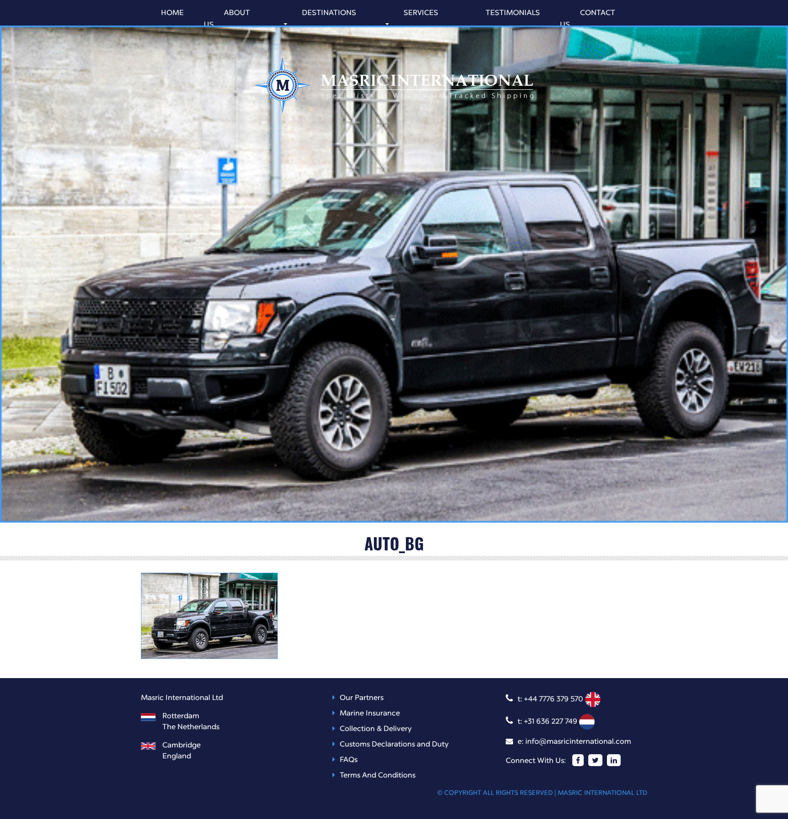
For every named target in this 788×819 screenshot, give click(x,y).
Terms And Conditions (377, 775)
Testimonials (513, 13)
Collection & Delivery (376, 729)
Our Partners (362, 698)
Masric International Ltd (602, 793)
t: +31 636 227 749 (548, 722)
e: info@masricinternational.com (574, 742)
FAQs (349, 760)
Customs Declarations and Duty (394, 744)
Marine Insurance (370, 713)
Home (172, 13)
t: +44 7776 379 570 (551, 699)
